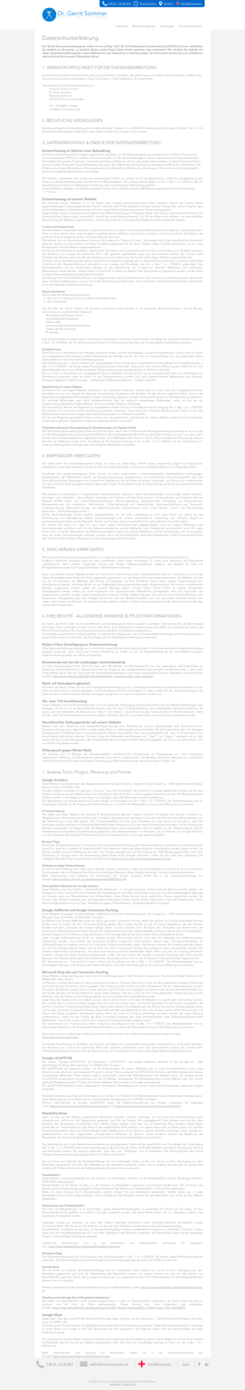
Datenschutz (129, 1384)
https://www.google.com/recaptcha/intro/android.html (148, 1106)
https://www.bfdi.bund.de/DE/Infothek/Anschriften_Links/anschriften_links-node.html (102, 676)
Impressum (115, 1384)
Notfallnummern (159, 1364)
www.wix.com (72, 298)
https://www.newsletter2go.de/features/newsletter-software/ (84, 1246)
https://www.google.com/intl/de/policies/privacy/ (79, 1106)
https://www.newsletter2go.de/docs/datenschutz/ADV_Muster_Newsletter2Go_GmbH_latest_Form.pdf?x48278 (118, 1307)
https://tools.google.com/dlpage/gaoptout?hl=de (141, 858)
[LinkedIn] (206, 1364)
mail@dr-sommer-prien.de (64, 109)
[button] (136, 3)
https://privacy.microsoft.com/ (60, 1037)
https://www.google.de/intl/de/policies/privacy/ (81, 1356)
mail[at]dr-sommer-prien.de (108, 1364)
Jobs (185, 1364)
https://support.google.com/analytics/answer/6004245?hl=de (89, 879)
